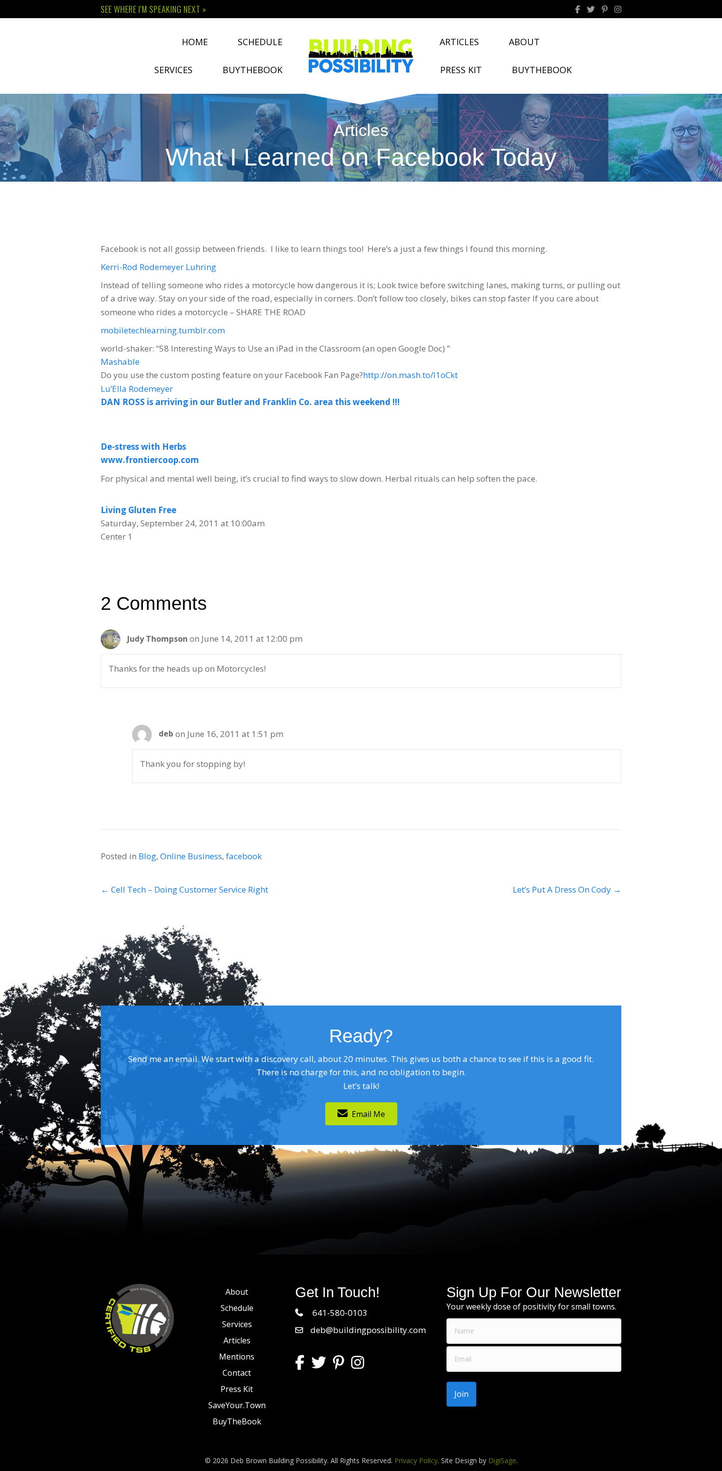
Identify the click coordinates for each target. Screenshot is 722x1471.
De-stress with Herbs (143, 446)
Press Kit (461, 70)
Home (195, 42)
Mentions (236, 1356)
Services (173, 70)
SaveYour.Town (237, 1405)
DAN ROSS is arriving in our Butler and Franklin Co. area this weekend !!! (250, 402)
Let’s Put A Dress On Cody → (567, 889)
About (524, 42)
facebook (244, 856)
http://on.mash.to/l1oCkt (410, 375)
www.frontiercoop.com (150, 459)
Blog (147, 856)
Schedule (260, 42)
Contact (236, 1372)
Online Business (191, 856)
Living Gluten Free (138, 510)
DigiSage (502, 1460)
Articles (459, 42)
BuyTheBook (252, 70)
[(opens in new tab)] (139, 1317)
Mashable (120, 361)
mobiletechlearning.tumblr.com (163, 330)
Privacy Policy (416, 1460)
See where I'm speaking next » (153, 9)
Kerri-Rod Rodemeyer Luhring (158, 266)
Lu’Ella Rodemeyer (137, 388)
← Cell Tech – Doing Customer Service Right (184, 889)
